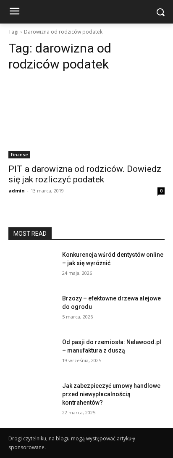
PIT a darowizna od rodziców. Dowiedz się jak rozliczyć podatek (84, 174)
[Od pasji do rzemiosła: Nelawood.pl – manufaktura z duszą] (31, 354)
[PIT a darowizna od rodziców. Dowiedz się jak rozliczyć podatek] (86, 119)
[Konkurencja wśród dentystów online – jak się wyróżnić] (31, 267)
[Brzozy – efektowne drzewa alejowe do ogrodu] (31, 311)
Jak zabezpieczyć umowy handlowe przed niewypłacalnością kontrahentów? (111, 393)
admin (16, 190)
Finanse (19, 155)
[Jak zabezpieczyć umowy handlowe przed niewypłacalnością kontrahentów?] (31, 398)
